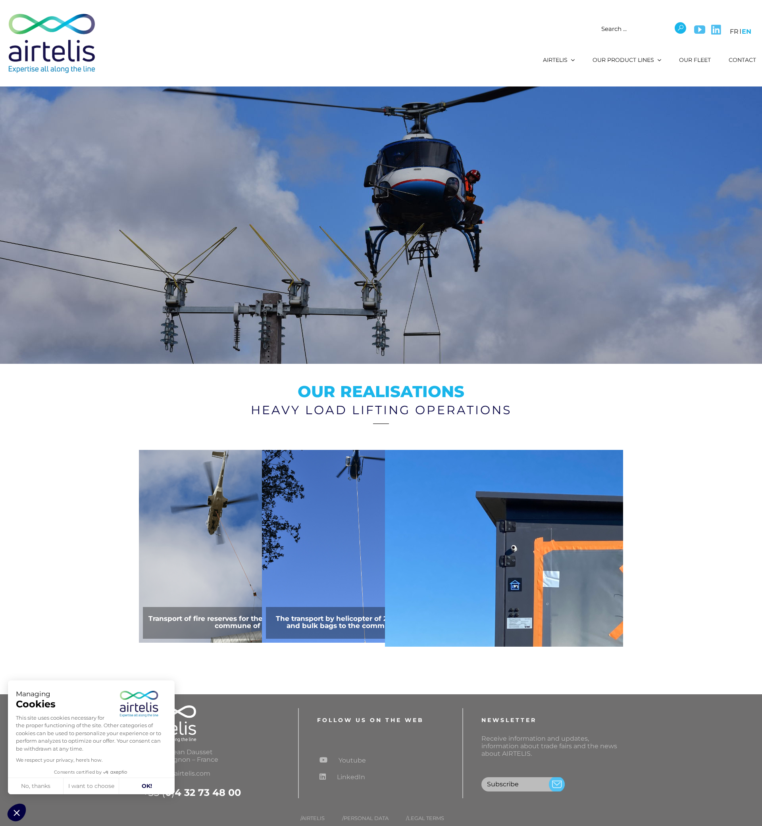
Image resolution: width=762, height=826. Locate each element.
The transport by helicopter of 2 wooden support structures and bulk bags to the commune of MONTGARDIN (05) (381, 622)
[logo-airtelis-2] (51, 15)
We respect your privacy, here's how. (59, 760)
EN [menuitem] (746, 31)
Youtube (351, 760)
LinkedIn (351, 777)
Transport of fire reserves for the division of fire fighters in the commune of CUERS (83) (258, 622)
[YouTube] (699, 29)
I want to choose (91, 786)
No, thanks (35, 786)
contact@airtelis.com (176, 773)
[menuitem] (734, 30)
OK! (147, 786)
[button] (16, 812)
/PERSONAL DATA (365, 818)
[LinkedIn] (716, 29)
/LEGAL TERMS (425, 818)
